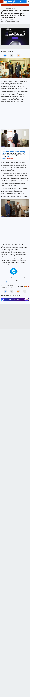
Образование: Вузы (17, 295)
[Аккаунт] (28, 1)
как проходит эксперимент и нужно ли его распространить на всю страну (13, 154)
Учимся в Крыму (7, 295)
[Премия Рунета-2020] (13, 1)
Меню (1, 1)
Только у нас (9, 4)
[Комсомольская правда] (8, 2)
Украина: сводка (23, 4)
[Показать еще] (25, 55)
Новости (3, 4)
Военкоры (16, 4)
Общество (3, 8)
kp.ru (27, 286)
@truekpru (9, 282)
